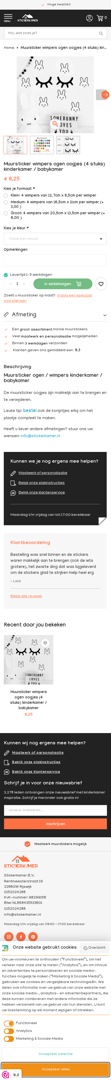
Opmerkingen (15, 250)
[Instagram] (8, 936)
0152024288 (15, 909)
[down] (10, 284)
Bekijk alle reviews (26, 597)
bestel (29, 411)
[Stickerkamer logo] (28, 19)
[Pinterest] (33, 936)
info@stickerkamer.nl (40, 436)
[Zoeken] (101, 33)
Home (9, 48)
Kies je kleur (16, 229)
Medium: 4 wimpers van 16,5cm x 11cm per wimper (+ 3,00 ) (57, 205)
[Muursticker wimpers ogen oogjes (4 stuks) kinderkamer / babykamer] (28, 659)
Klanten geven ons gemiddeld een (46, 351)
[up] (24, 284)
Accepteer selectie (56, 1054)
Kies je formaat (19, 189)
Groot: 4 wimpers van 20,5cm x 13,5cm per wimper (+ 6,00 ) (58, 216)
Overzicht (96, 948)
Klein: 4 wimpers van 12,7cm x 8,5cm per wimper (53, 196)
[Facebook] (21, 936)
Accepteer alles (55, 1070)
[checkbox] (19, 1024)
